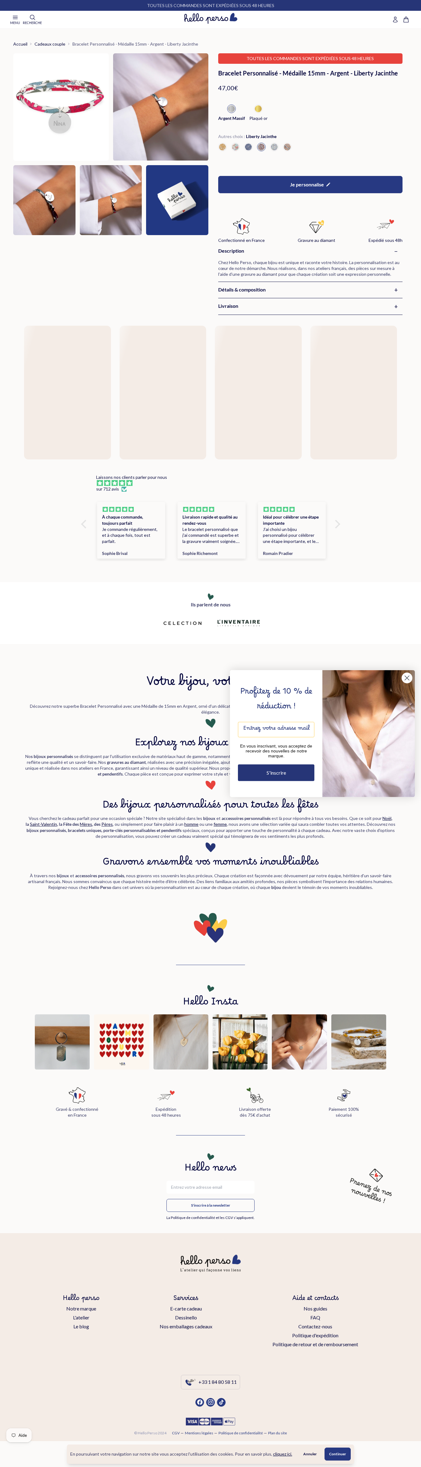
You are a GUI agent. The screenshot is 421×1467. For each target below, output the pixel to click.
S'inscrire (276, 773)
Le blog (81, 1326)
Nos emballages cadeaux (186, 1326)
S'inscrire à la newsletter (210, 1205)
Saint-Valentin (43, 824)
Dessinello (186, 1317)
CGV (176, 1433)
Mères (86, 824)
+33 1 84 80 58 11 (217, 1382)
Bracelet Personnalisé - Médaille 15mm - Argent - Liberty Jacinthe (135, 44)
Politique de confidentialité (241, 1433)
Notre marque (81, 1308)
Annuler (310, 1454)
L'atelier (81, 1317)
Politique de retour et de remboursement (315, 1344)
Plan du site (277, 1433)
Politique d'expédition (315, 1335)
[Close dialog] (407, 677)
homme (191, 824)
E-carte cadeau (186, 1308)
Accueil (20, 44)
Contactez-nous (315, 1326)
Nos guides (315, 1308)
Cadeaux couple (50, 44)
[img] (213, 483)
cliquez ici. (282, 1454)
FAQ (315, 1317)
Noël (386, 818)
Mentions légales (199, 1433)
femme (220, 824)
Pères (107, 824)
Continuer (337, 1454)
